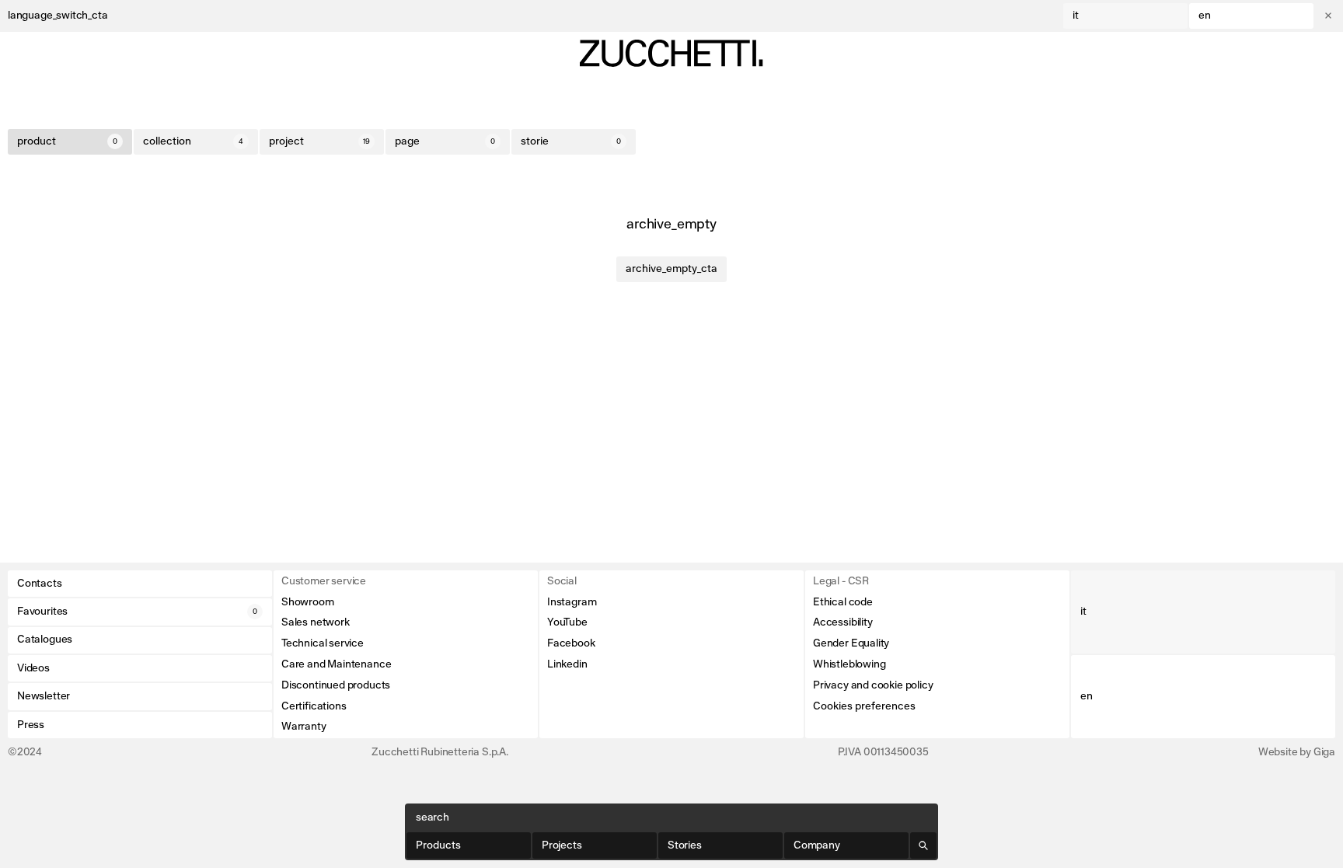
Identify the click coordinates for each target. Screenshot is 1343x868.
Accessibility (843, 622)
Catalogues (44, 639)
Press (30, 725)
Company (817, 845)
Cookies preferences (864, 706)
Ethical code (843, 602)
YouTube (567, 622)
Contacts (39, 583)
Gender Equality (851, 643)
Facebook (571, 643)
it (1076, 15)
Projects (562, 845)
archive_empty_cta (671, 268)
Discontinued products (335, 685)
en (1204, 15)
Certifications (313, 706)
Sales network (315, 622)
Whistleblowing (849, 664)
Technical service (322, 643)
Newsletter (43, 696)
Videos (33, 668)
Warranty (303, 726)
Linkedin (567, 664)
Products (438, 845)
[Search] (923, 845)
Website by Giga (1296, 752)
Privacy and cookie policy (873, 685)
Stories (685, 845)
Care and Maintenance (336, 664)
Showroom (307, 602)
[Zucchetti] (671, 53)
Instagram (571, 602)
